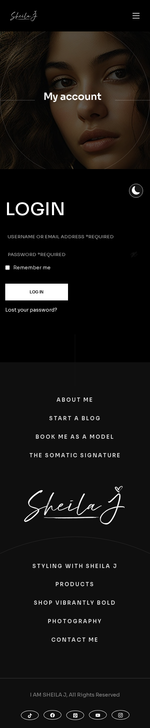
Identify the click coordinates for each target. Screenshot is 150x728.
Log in (37, 292)
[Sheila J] (24, 15)
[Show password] (134, 254)
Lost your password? (31, 310)
